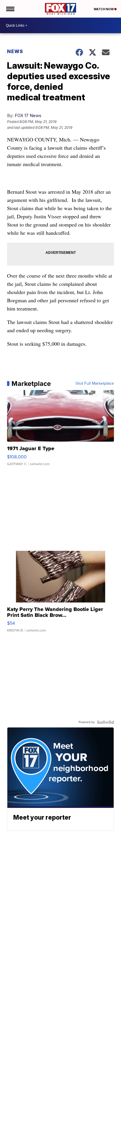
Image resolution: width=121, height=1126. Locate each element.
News (15, 51)
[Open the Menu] (9, 8)
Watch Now (104, 9)
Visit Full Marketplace (94, 383)
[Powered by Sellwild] (105, 722)
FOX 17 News (28, 115)
